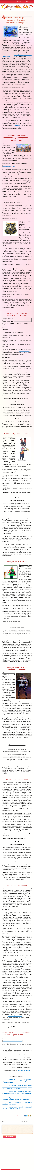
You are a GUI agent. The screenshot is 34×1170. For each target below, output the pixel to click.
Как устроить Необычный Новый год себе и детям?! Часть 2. (17, 1107)
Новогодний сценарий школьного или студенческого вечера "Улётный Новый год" (17, 1093)
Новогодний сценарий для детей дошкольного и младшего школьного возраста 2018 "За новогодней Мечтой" (17, 1087)
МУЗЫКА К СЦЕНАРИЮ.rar (12, 1041)
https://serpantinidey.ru (25, 1070)
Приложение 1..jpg (9, 166)
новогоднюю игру (24, 351)
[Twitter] (27, 1116)
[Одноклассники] (28, 1116)
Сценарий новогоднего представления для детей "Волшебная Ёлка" (17, 1098)
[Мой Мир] (30, 1116)
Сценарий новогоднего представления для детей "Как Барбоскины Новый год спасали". (17, 1080)
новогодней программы (15, 1016)
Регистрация (19, 1)
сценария (16, 125)
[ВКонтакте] (25, 1116)
